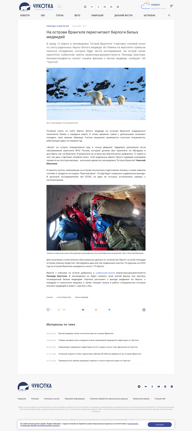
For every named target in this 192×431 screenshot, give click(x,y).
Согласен (160, 425)
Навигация (97, 15)
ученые (49, 297)
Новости (25, 15)
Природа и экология (57, 26)
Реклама (35, 399)
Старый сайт (160, 399)
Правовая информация (75, 399)
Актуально (149, 15)
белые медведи (81, 297)
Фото (77, 15)
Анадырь (155, 4)
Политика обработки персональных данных (109, 399)
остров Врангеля (64, 297)
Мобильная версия (141, 399)
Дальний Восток (124, 15)
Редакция (22, 399)
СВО (43, 15)
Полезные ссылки (51, 399)
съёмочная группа (105, 272)
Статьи (59, 15)
